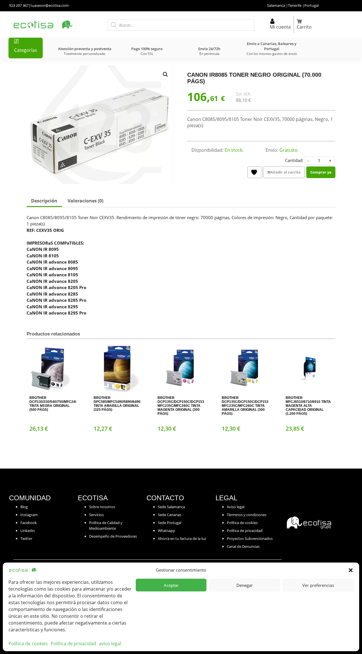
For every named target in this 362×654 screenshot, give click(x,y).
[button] (351, 570)
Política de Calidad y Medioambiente (105, 525)
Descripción (44, 201)
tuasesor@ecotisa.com (50, 5)
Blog (24, 506)
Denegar (244, 585)
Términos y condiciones (246, 514)
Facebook (28, 522)
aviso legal (110, 643)
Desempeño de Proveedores (113, 536)
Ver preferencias (318, 585)
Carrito (304, 27)
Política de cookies (28, 643)
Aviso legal (235, 506)
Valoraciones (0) (85, 201)
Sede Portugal (169, 522)
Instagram (29, 514)
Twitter (26, 538)
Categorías (25, 50)
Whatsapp (166, 530)
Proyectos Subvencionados (250, 538)
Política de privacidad (73, 643)
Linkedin (27, 530)
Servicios (96, 514)
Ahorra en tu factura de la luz (182, 538)
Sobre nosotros (102, 506)
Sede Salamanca (171, 506)
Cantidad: (294, 160)
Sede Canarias (169, 514)
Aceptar (171, 585)
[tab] (44, 201)
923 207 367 (19, 5)
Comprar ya (320, 172)
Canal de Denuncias (243, 546)
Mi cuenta (280, 27)
